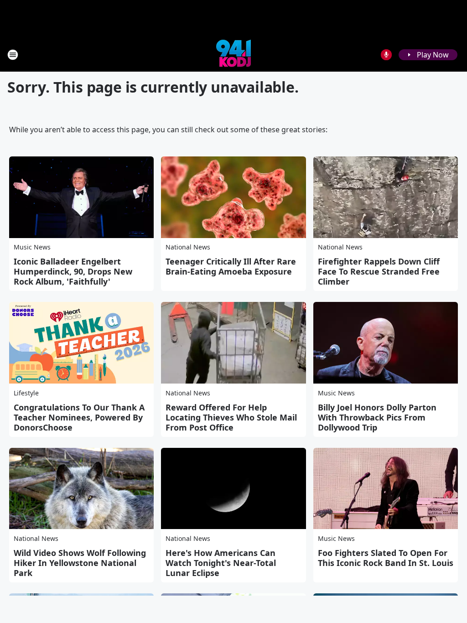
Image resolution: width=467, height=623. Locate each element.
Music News (32, 247)
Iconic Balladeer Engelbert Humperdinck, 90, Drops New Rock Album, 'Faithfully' (73, 271)
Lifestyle (26, 393)
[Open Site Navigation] (12, 54)
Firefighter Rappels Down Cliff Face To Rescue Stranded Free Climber (379, 271)
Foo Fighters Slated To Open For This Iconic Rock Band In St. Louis (385, 558)
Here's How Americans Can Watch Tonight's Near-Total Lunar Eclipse (221, 563)
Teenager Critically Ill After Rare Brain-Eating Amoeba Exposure (231, 266)
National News (188, 247)
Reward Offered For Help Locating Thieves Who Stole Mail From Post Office (231, 417)
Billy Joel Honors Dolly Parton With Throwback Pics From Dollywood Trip (377, 417)
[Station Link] (233, 54)
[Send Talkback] (386, 54)
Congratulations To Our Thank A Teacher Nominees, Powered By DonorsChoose (79, 417)
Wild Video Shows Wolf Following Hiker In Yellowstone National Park (80, 563)
